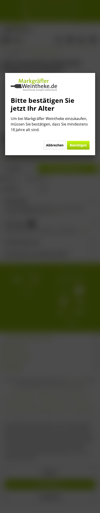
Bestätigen (78, 145)
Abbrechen (54, 145)
